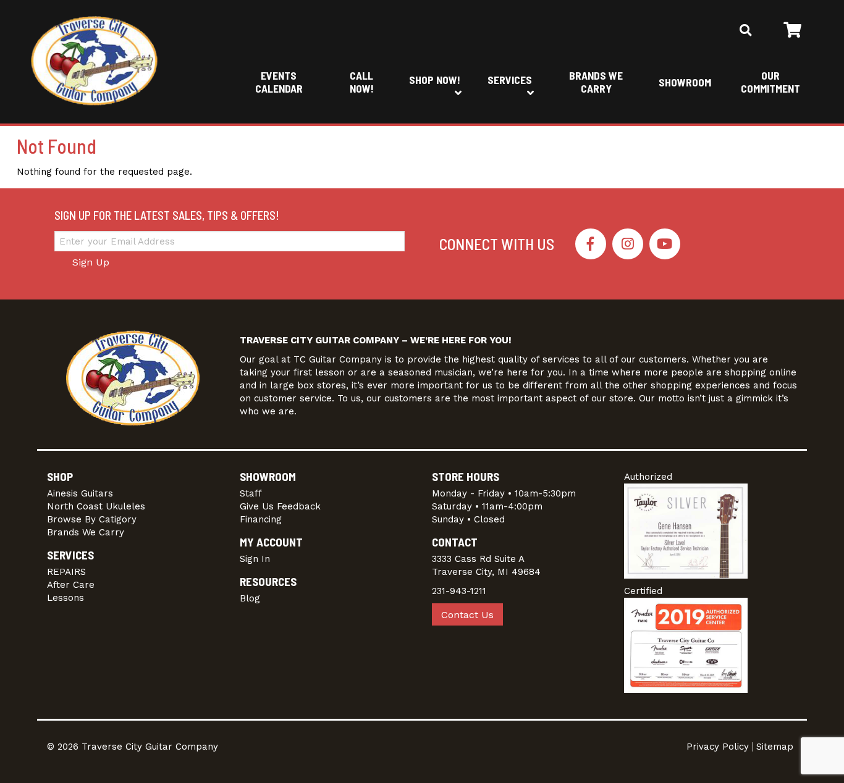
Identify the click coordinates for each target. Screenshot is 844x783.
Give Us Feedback (280, 506)
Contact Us (467, 615)
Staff (251, 493)
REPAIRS (66, 571)
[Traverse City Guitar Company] (94, 62)
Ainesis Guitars (80, 493)
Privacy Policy (717, 746)
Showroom (685, 82)
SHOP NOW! (434, 79)
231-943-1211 (459, 591)
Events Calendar (279, 82)
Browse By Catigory (92, 519)
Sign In (255, 558)
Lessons (65, 597)
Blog (250, 598)
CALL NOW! (362, 82)
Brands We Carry (596, 82)
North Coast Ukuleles (96, 506)
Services (509, 79)
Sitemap (774, 746)
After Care (71, 584)
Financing (261, 519)
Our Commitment (770, 82)
